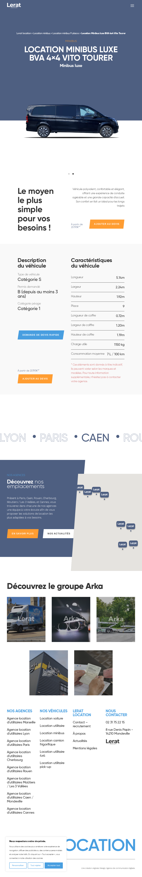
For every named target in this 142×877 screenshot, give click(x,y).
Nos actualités (59, 533)
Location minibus (41, 33)
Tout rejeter (36, 865)
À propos (79, 733)
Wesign (102, 868)
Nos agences (19, 711)
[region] (36, 854)
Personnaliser (18, 865)
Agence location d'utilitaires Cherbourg (19, 756)
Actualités (80, 741)
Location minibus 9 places (66, 33)
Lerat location (24, 33)
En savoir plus (23, 533)
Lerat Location (14, 5)
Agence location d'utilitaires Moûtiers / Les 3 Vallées (21, 782)
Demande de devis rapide (40, 335)
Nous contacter (116, 713)
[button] (122, 546)
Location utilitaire (52, 726)
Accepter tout (54, 865)
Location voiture (51, 718)
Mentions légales (85, 748)
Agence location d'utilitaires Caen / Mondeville (20, 797)
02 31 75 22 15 (115, 722)
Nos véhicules (53, 711)
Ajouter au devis (107, 224)
